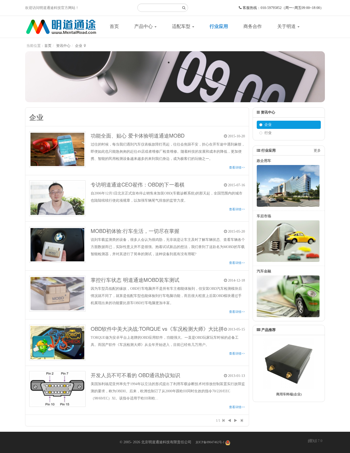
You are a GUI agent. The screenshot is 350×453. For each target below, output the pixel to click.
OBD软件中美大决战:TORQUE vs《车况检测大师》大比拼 (157, 328)
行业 (268, 133)
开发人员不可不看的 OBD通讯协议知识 (135, 375)
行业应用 (219, 26)
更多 (317, 150)
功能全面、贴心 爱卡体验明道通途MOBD (137, 135)
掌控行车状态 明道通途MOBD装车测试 (135, 279)
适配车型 (182, 26)
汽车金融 (264, 271)
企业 (78, 46)
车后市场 (264, 216)
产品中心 (144, 26)
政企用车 (264, 161)
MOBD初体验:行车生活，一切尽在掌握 (135, 230)
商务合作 (252, 26)
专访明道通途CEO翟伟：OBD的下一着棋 (137, 184)
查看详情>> (237, 167)
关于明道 (287, 26)
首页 (114, 26)
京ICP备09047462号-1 (209, 442)
